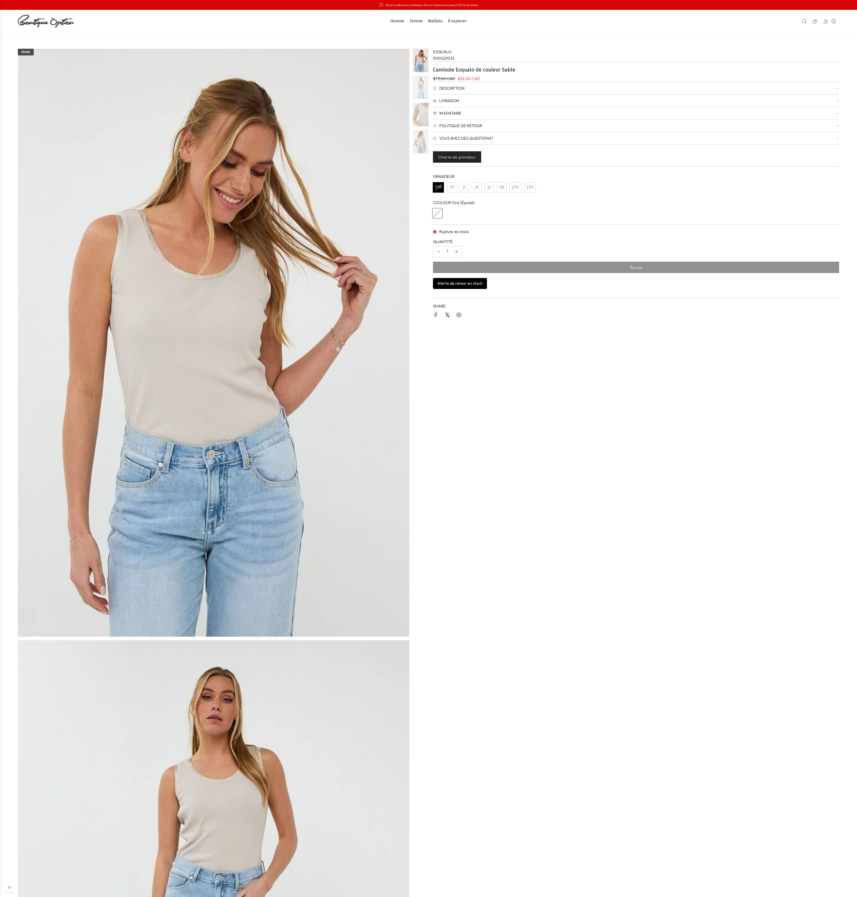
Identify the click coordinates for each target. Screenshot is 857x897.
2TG (515, 187)
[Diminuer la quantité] (438, 251)
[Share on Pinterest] (458, 316)
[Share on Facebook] (435, 316)
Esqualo (442, 51)
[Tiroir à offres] (815, 21)
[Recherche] (804, 21)
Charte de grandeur (457, 157)
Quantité (443, 241)
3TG (530, 187)
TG (501, 187)
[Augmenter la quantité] (456, 251)
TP (451, 187)
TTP (438, 187)
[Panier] (825, 21)
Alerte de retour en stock (460, 283)
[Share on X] (447, 316)
